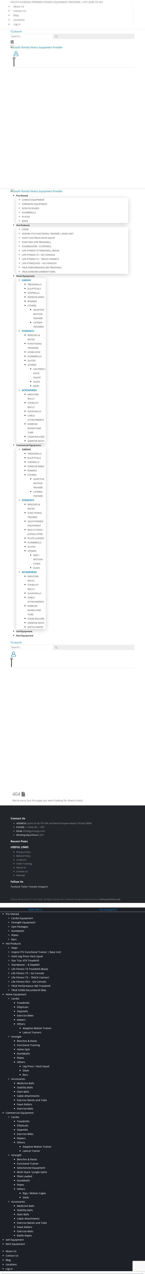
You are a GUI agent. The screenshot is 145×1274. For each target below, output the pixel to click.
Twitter (24, 886)
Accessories (29, 390)
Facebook (15, 886)
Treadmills (34, 284)
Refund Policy (23, 855)
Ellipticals (34, 288)
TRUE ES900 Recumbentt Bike (38, 271)
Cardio (26, 280)
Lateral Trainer (31, 1151)
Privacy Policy (23, 852)
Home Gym (34, 352)
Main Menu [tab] (35, 909)
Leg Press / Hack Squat (36, 1066)
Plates (26, 216)
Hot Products (23, 225)
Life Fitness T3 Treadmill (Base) (40, 250)
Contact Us (19, 11)
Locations (19, 20)
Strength (28, 330)
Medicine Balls (25, 1083)
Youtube (33, 886)
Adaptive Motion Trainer (38, 314)
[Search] (56, 36)
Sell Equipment (15, 1239)
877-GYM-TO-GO (93, 2)
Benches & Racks (27, 1041)
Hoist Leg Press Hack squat (38, 237)
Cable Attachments (28, 1096)
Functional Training (28, 1045)
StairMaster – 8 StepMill (36, 246)
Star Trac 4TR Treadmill (36, 242)
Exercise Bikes (36, 297)
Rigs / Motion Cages (38, 559)
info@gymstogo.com (34, 831)
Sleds (36, 381)
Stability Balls (25, 1087)
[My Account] (16, 54)
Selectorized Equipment (31, 1167)
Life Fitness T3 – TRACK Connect (40, 259)
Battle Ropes (35, 627)
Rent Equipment (24, 635)
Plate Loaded (36, 538)
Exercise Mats (36, 440)
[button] (16, 31)
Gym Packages (30, 208)
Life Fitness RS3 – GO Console (39, 263)
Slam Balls (34, 411)
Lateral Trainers (32, 1032)
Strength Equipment (34, 204)
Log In (17, 24)
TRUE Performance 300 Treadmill (42, 267)
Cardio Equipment (33, 199)
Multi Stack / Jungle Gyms (32, 1172)
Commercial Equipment (28, 445)
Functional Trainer (28, 1163)
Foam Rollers (36, 436)
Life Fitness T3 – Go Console (38, 254)
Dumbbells (29, 212)
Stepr (25, 229)
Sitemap (20, 875)
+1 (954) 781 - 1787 (34, 827)
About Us (18, 6)
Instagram (43, 886)
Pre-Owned (22, 195)
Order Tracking (24, 863)
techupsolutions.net (109, 899)
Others (32, 305)
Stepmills (33, 292)
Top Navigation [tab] (108, 909)
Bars (25, 220)
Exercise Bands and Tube (34, 428)
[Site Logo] (37, 47)
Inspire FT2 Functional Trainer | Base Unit (48, 233)
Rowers (32, 301)
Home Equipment (25, 275)
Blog (16, 15)
